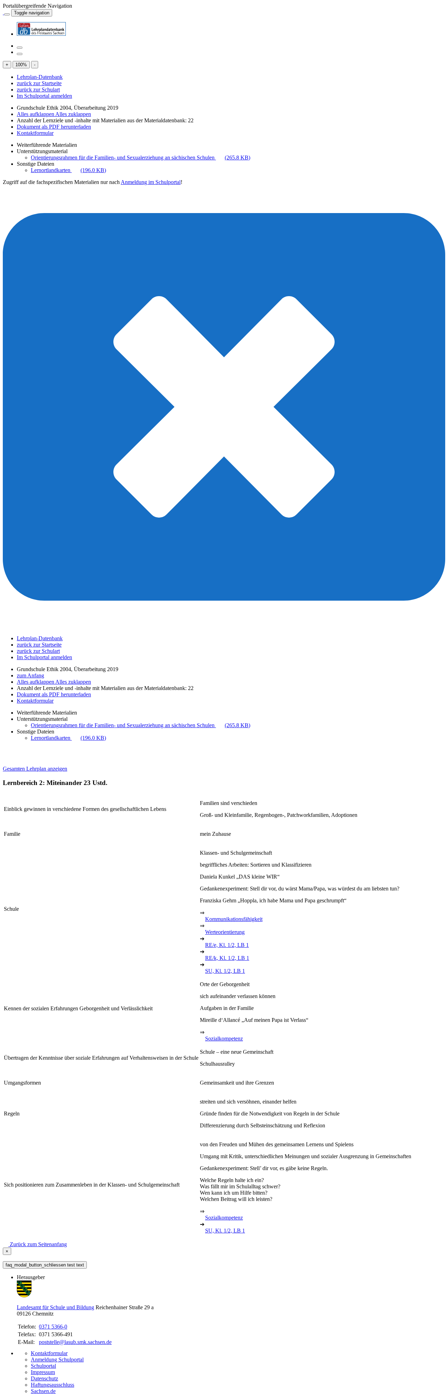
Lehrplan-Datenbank (40, 77)
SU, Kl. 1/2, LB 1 (225, 971)
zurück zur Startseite (39, 83)
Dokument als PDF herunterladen (54, 127)
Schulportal (43, 1366)
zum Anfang (30, 675)
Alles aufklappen (36, 114)
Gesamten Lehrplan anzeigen (35, 769)
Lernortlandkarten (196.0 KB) (68, 170)
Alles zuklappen (73, 114)
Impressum (43, 1372)
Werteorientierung (225, 932)
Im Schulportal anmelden (44, 96)
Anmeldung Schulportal (57, 1360)
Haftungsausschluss (52, 1385)
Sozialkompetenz (224, 1039)
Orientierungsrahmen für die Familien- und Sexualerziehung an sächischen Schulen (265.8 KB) (140, 158)
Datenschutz (44, 1378)
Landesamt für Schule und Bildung (55, 1307)
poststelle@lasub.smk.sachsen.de (75, 1342)
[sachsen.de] (3, 12)
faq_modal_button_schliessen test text (45, 1265)
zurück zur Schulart (38, 90)
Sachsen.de (43, 1391)
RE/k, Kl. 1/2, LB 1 (227, 958)
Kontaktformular (35, 133)
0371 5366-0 (53, 1327)
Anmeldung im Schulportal (151, 182)
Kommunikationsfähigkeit (233, 919)
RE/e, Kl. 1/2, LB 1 (227, 945)
